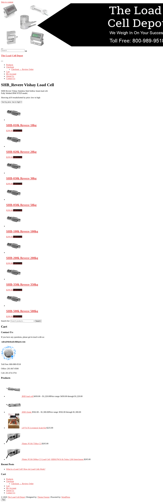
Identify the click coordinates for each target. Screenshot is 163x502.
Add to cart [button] (17, 131)
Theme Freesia (43, 497)
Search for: (5, 321)
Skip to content (7, 2)
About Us (10, 76)
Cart (8, 72)
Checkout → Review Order (22, 69)
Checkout (10, 67)
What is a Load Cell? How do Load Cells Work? (25, 469)
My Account (11, 74)
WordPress (65, 497)
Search (38, 321)
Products (9, 65)
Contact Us (10, 78)
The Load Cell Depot (12, 55)
